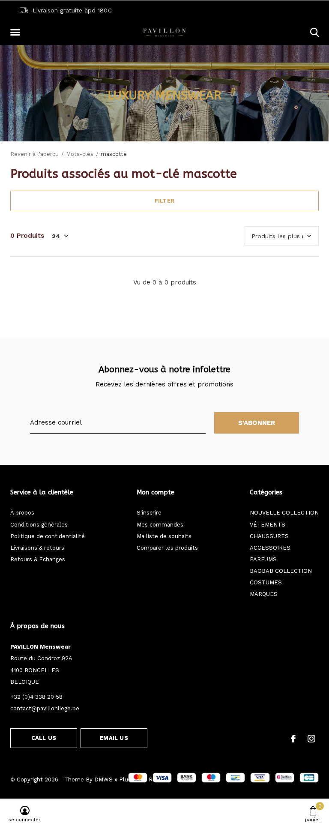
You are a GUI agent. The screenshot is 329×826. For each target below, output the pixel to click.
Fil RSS (150, 779)
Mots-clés (79, 154)
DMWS (103, 779)
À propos (22, 512)
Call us (43, 738)
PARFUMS (263, 559)
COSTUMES (266, 582)
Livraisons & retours (37, 548)
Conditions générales (39, 524)
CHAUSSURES (269, 536)
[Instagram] (311, 738)
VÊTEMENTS (267, 524)
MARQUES (264, 594)
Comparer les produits (167, 548)
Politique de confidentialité (47, 536)
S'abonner (256, 423)
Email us (114, 738)
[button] (16, 32)
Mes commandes (160, 524)
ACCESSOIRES (270, 548)
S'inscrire (149, 512)
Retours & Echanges (37, 559)
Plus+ (127, 779)
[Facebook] (293, 738)
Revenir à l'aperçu (34, 154)
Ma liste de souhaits (164, 536)
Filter (164, 201)
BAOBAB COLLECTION (281, 571)
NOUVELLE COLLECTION (284, 512)
